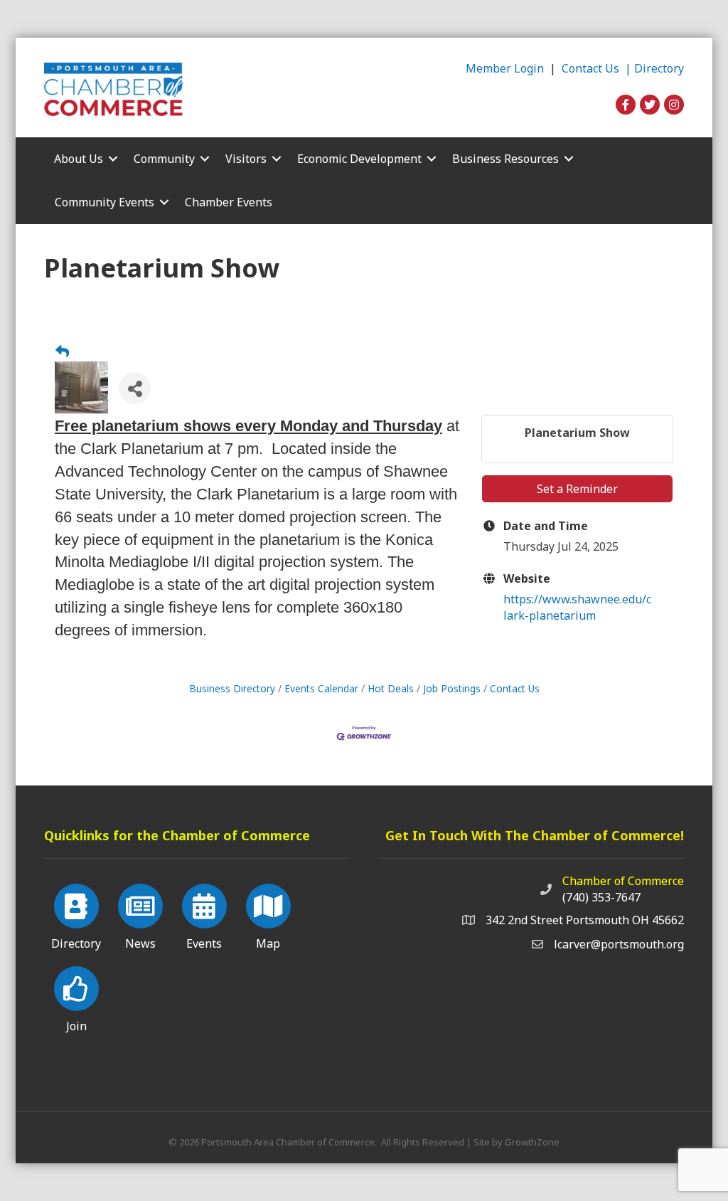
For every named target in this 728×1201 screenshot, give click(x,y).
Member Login (505, 68)
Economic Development (359, 158)
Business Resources (505, 158)
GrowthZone (532, 1142)
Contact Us (515, 688)
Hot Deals (391, 688)
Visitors (246, 158)
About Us (78, 158)
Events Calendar (321, 688)
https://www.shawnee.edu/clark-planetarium (577, 607)
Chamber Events (228, 202)
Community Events (104, 202)
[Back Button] (62, 351)
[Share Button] (135, 388)
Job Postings (452, 688)
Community (164, 158)
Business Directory (232, 688)
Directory (659, 68)
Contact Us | (598, 68)
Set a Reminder (577, 489)
